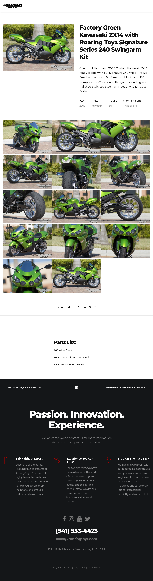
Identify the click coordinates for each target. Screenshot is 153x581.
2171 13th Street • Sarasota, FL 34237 (76, 549)
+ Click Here (130, 106)
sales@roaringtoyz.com (76, 538)
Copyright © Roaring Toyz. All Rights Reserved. (76, 567)
